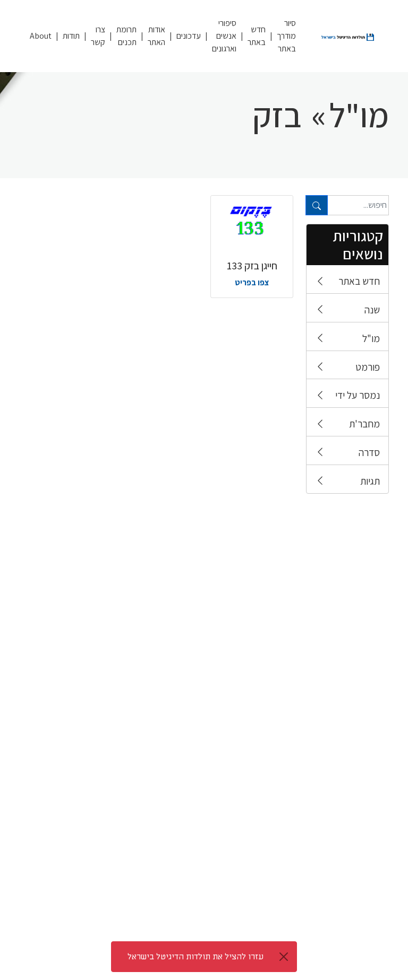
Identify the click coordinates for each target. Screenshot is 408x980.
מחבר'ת (364, 424)
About (41, 35)
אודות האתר (156, 36)
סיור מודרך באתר (286, 36)
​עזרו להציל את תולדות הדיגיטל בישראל (196, 956)
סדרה (369, 452)
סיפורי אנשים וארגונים (224, 36)
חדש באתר (257, 36)
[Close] (283, 957)
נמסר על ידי (357, 395)
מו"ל (371, 338)
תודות (71, 35)
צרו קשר (98, 36)
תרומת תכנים (126, 36)
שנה (372, 310)
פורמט (367, 367)
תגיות (370, 481)
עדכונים (188, 35)
